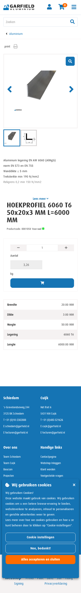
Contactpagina (48, 456)
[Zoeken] (72, 21)
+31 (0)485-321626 (52, 420)
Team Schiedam (12, 456)
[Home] (20, 7)
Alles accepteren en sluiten (40, 559)
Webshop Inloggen (50, 463)
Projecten (8, 475)
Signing (18, 583)
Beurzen (7, 469)
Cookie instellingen (40, 537)
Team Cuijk (9, 463)
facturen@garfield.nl (16, 432)
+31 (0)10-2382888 (15, 420)
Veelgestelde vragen (51, 475)
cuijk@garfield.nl (51, 426)
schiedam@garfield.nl (17, 426)
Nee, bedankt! (40, 548)
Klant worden (47, 469)
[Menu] (74, 7)
